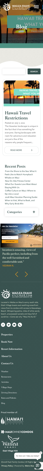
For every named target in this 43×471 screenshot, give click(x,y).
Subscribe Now (10, 241)
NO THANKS (10, 244)
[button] (10, 226)
